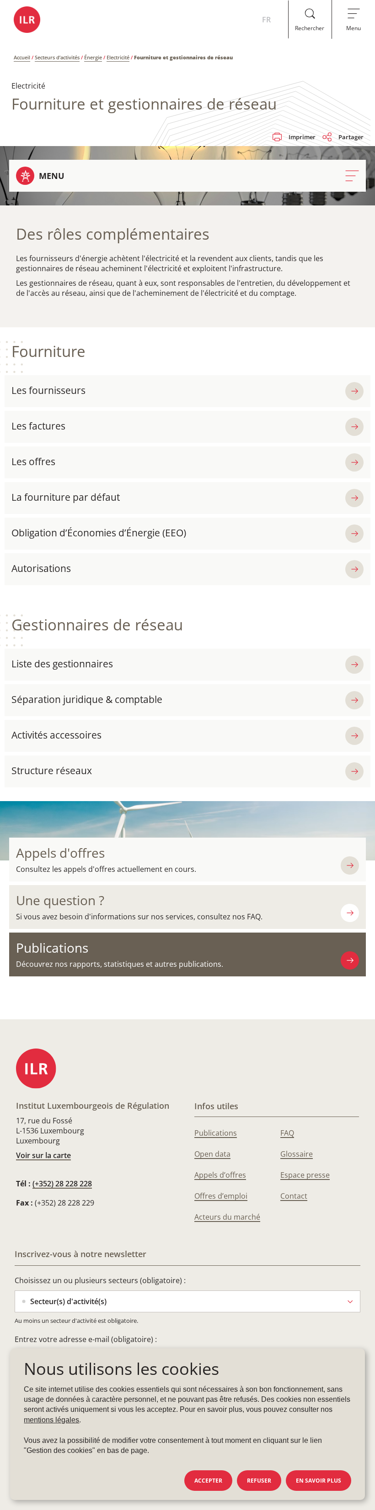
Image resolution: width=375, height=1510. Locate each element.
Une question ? (60, 900)
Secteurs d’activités (57, 57)
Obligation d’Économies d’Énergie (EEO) (98, 532)
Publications (52, 947)
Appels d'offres (60, 852)
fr (266, 20)
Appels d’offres (220, 1175)
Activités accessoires (56, 735)
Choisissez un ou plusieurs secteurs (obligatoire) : (100, 1280)
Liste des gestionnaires (62, 663)
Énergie (93, 57)
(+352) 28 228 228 (62, 1184)
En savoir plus (318, 1480)
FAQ (287, 1133)
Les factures (38, 425)
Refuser (259, 1480)
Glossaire (296, 1154)
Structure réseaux (51, 770)
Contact (293, 1196)
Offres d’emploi (220, 1196)
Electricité (118, 57)
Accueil (22, 57)
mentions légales (51, 1420)
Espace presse (305, 1175)
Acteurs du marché (227, 1217)
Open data (212, 1154)
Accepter (208, 1480)
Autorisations (41, 568)
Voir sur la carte (43, 1155)
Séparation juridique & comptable (86, 699)
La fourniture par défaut (65, 497)
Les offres (33, 461)
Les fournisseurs (48, 390)
